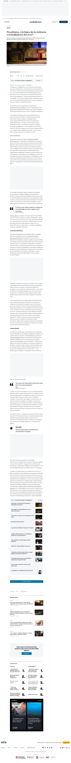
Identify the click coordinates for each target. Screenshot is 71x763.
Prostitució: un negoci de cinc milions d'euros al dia (22, 516)
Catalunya (7, 18)
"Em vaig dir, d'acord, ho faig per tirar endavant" (20, 540)
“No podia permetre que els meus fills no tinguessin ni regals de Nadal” (21, 559)
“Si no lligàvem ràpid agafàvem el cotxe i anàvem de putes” (21, 510)
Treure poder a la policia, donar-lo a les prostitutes (21, 565)
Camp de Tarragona (32, 18)
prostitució (13, 591)
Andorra (19, 18)
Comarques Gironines (25, 18)
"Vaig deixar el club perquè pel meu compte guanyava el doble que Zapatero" (22, 553)
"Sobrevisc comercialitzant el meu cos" (21, 546)
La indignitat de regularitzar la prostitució (22, 570)
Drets (17, 591)
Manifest (2, 747)
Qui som (9, 747)
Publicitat (15, 747)
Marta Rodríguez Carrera (15, 71)
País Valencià (15, 18)
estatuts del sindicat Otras (17, 337)
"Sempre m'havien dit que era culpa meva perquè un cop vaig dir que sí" (21, 534)
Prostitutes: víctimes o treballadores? (23, 80)
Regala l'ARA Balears (31, 747)
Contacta (22, 747)
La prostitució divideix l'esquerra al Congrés (22, 527)
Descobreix (14, 700)
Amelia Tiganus (14, 215)
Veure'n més (39, 700)
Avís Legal (36, 751)
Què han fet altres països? (17, 521)
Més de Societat (14, 597)
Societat (11, 600)
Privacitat (32, 751)
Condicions (41, 751)
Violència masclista (23, 591)
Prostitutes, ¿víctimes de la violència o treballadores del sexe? (21, 504)
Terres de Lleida (39, 18)
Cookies (44, 751)
